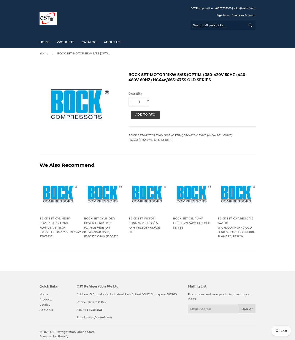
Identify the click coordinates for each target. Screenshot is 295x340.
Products (65, 42)
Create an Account (243, 15)
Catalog (89, 42)
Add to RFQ (145, 114)
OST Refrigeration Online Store (72, 332)
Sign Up (247, 308)
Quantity (135, 93)
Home (44, 42)
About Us (112, 42)
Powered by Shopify (54, 336)
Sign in (221, 15)
